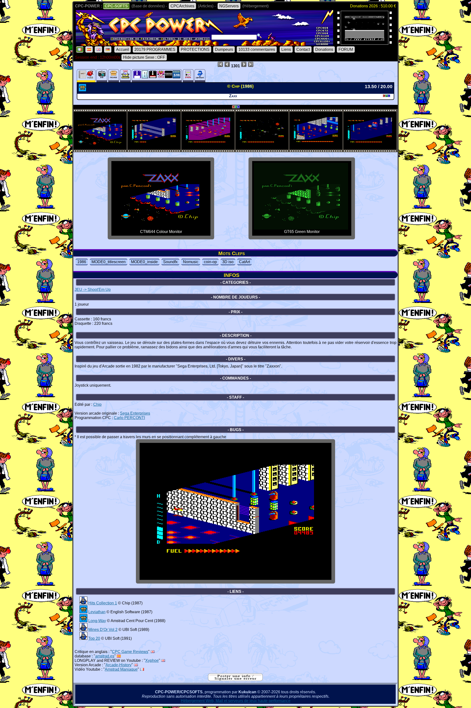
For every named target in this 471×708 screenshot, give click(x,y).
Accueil (122, 49)
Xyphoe (152, 660)
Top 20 (94, 638)
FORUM (346, 49)
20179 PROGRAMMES (154, 49)
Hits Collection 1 (102, 603)
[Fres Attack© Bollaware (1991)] (364, 43)
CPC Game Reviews (130, 652)
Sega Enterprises (135, 413)
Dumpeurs (224, 49)
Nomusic (190, 262)
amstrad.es (104, 656)
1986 (81, 262)
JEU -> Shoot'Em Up (93, 289)
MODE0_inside (144, 262)
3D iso (228, 262)
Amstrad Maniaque (121, 669)
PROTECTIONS (195, 49)
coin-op (210, 262)
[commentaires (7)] (200, 75)
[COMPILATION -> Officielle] (83, 603)
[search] (259, 35)
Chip (97, 404)
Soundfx (170, 262)
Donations (324, 49)
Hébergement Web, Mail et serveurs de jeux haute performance (235, 701)
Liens (286, 49)
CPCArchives (182, 6)
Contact (303, 49)
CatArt (244, 262)
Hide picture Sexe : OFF (144, 57)
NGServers (229, 6)
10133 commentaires (256, 49)
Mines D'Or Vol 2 (103, 629)
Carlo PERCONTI (129, 418)
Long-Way (97, 621)
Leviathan (96, 612)
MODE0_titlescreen (109, 262)
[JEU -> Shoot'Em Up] (83, 90)
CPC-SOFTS (116, 6)
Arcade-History (118, 665)
